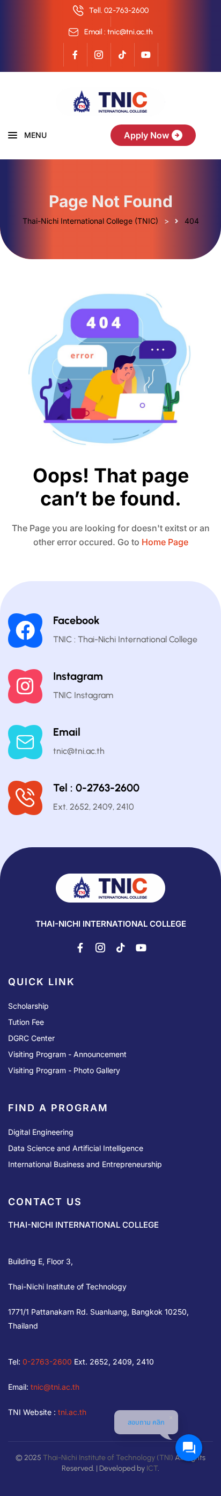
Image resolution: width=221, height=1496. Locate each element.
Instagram (78, 676)
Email (66, 731)
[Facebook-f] (75, 55)
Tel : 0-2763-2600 (96, 787)
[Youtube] (146, 55)
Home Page (165, 542)
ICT (152, 1468)
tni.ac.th (72, 1412)
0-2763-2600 (47, 1361)
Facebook (76, 620)
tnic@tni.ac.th (55, 1386)
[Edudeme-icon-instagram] (98, 55)
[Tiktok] (122, 55)
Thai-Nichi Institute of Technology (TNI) (108, 1457)
